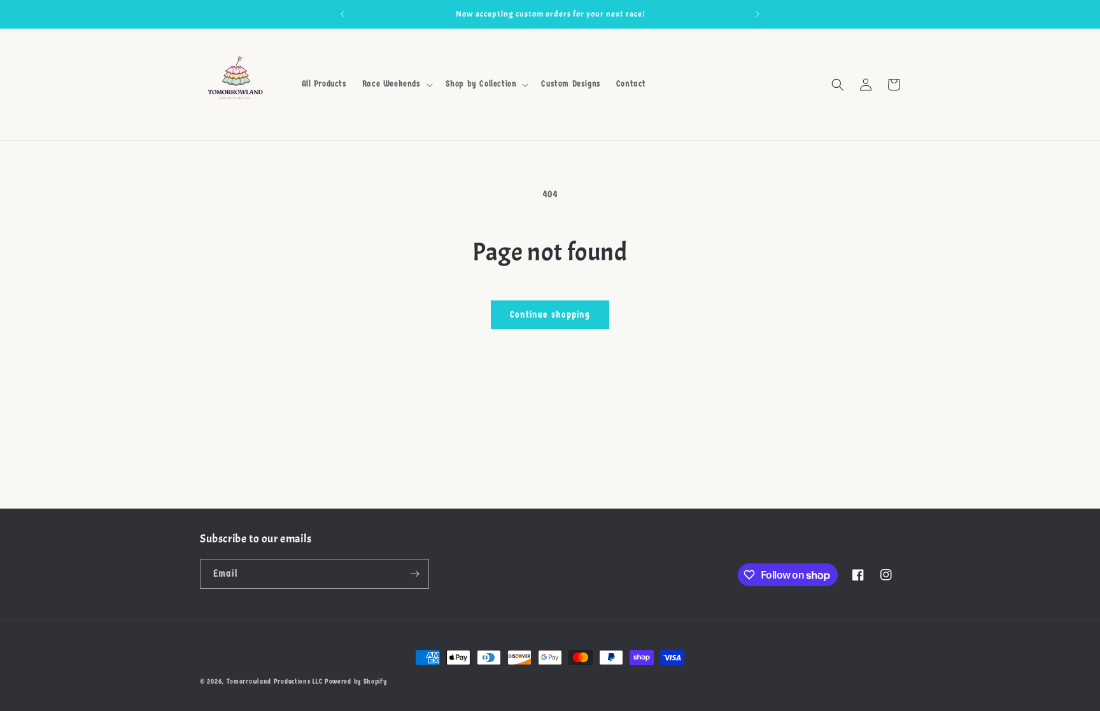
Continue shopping (550, 314)
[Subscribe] (414, 574)
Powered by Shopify (356, 681)
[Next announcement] (758, 14)
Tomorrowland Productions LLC (275, 681)
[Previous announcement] (342, 14)
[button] (396, 84)
